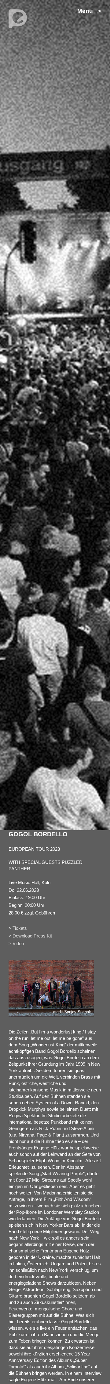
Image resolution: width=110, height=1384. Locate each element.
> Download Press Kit (30, 935)
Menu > (89, 11)
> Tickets (18, 928)
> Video (16, 943)
